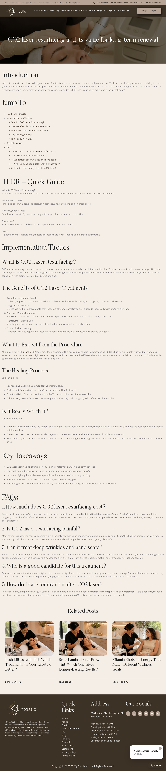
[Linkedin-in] (140, 713)
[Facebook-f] (128, 713)
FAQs (9, 147)
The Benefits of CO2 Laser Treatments (30, 126)
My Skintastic (23, 351)
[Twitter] (146, 713)
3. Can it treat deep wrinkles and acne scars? (34, 159)
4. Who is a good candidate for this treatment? (35, 163)
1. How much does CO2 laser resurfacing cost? (35, 151)
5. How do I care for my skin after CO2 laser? (33, 168)
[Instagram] (134, 713)
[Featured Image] (29, 638)
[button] (100, 2)
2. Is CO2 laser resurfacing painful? (29, 155)
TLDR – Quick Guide (16, 113)
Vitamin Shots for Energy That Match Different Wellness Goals (136, 665)
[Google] (158, 713)
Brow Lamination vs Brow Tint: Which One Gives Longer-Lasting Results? (79, 665)
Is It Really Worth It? (21, 138)
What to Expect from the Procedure (29, 130)
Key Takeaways (14, 143)
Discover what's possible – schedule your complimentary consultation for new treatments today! (42, 3)
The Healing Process (21, 134)
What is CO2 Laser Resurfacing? (27, 122)
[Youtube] (152, 713)
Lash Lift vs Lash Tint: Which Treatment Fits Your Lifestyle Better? (28, 665)
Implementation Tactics (19, 118)
